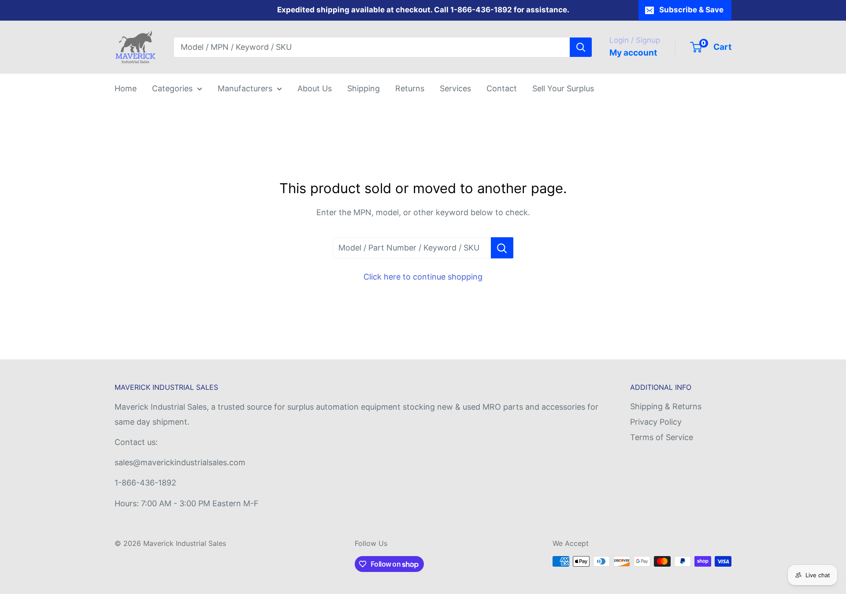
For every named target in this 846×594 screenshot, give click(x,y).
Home (126, 88)
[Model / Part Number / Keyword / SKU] (502, 247)
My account (633, 53)
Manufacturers (245, 88)
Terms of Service (661, 437)
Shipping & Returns (665, 406)
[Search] (581, 47)
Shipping (363, 88)
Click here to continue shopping (423, 276)
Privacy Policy (656, 421)
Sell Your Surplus (563, 88)
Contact (501, 88)
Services (455, 88)
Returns (409, 88)
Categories (172, 88)
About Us (314, 88)
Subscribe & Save (691, 9)
